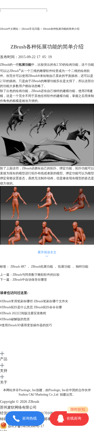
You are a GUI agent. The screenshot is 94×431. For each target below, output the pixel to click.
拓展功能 (64, 266)
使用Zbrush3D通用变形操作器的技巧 (26, 325)
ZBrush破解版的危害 (15, 319)
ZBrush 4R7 (18, 266)
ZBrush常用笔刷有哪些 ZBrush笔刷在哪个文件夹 (34, 301)
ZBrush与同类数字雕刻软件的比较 (36, 274)
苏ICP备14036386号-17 (26, 426)
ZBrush (14, 70)
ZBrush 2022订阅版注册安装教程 (23, 313)
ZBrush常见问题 (30, 28)
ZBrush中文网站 (9, 28)
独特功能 (82, 266)
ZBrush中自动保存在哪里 (30, 279)
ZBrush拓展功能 (42, 266)
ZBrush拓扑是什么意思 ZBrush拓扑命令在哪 (31, 307)
